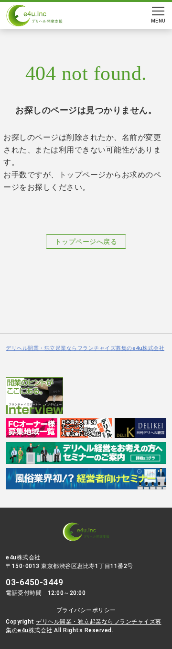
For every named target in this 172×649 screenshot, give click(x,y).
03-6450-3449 (34, 582)
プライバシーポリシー (86, 610)
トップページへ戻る (86, 241)
